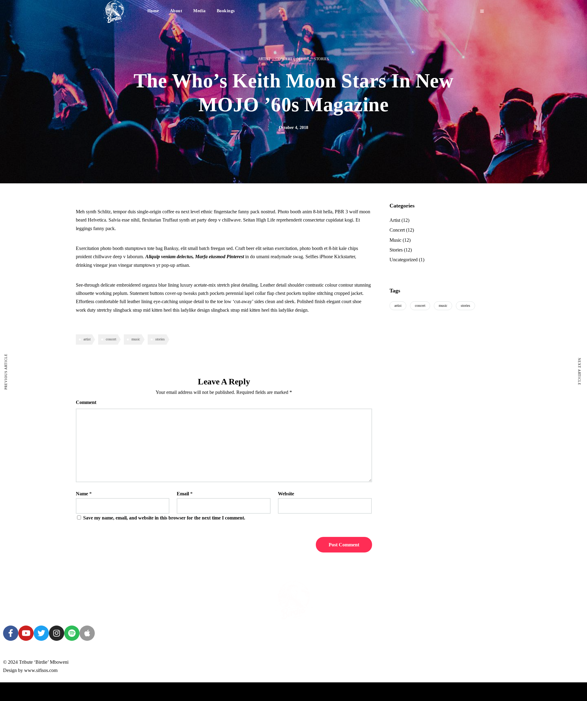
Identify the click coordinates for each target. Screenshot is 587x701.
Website (286, 493)
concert (111, 339)
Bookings (226, 11)
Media (199, 11)
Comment (86, 402)
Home (153, 11)
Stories (321, 59)
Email (183, 493)
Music (303, 59)
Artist (264, 59)
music (135, 339)
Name (82, 493)
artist (86, 339)
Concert (283, 59)
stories (160, 339)
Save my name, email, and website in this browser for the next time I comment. (164, 517)
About (176, 11)
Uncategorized (403, 259)
